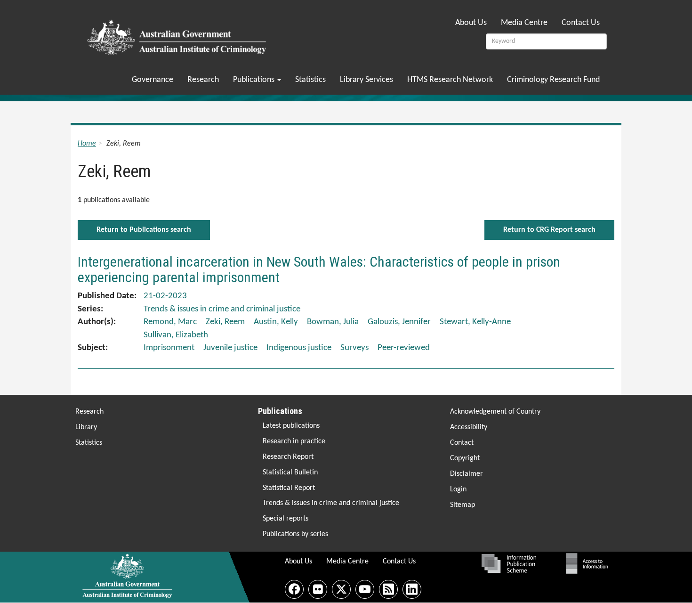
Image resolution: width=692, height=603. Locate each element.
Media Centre (524, 23)
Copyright (465, 458)
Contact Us (581, 23)
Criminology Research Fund (553, 80)
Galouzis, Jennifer (399, 322)
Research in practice (294, 441)
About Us (471, 23)
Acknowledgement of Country (495, 412)
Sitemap (462, 505)
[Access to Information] (589, 563)
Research (203, 80)
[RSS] (388, 589)
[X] (341, 589)
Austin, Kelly (276, 322)
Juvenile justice (230, 347)
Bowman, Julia (333, 322)
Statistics (310, 80)
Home (87, 143)
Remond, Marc (170, 322)
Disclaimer (466, 474)
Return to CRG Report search (549, 230)
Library (86, 427)
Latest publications (291, 426)
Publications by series (295, 534)
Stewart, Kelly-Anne (475, 322)
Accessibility (468, 427)
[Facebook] (294, 589)
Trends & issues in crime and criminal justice (331, 503)
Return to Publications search (144, 230)
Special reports (285, 518)
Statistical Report (289, 488)
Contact (462, 443)
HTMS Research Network (450, 80)
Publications (254, 80)
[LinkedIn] (412, 589)
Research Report (288, 457)
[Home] (178, 34)
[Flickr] (318, 589)
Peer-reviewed (404, 347)
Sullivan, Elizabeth (176, 335)
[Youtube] (365, 589)
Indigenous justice (298, 347)
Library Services (366, 80)
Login (458, 489)
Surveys (354, 347)
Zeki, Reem (225, 322)
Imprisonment (169, 347)
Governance (152, 80)
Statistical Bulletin (290, 472)
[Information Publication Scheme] (508, 563)
